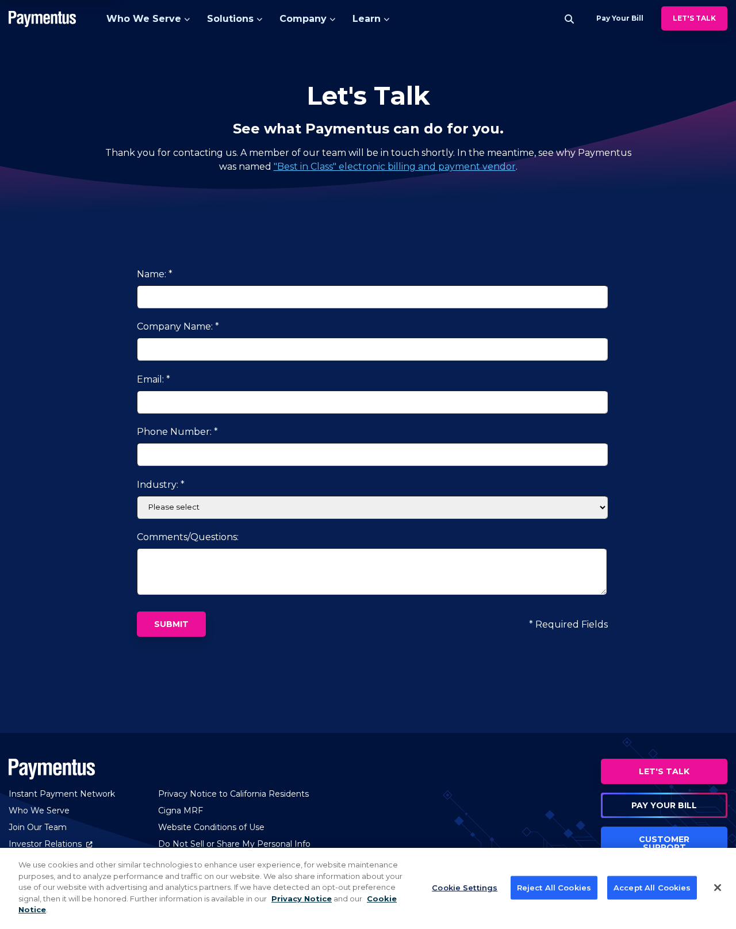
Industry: (157, 484)
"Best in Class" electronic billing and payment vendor (395, 166)
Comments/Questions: (188, 537)
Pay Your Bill (664, 805)
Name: (151, 274)
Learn (366, 18)
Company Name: (175, 326)
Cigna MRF (180, 810)
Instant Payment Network (62, 794)
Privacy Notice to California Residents (233, 794)
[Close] (717, 887)
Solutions (230, 18)
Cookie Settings (464, 887)
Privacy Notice (301, 898)
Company (303, 18)
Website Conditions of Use (211, 827)
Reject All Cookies (554, 887)
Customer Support (664, 843)
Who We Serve (143, 18)
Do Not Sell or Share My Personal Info (234, 844)
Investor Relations (51, 844)
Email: (150, 379)
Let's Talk (694, 18)
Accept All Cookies (652, 887)
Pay (619, 18)
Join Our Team (38, 827)
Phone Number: (174, 431)
